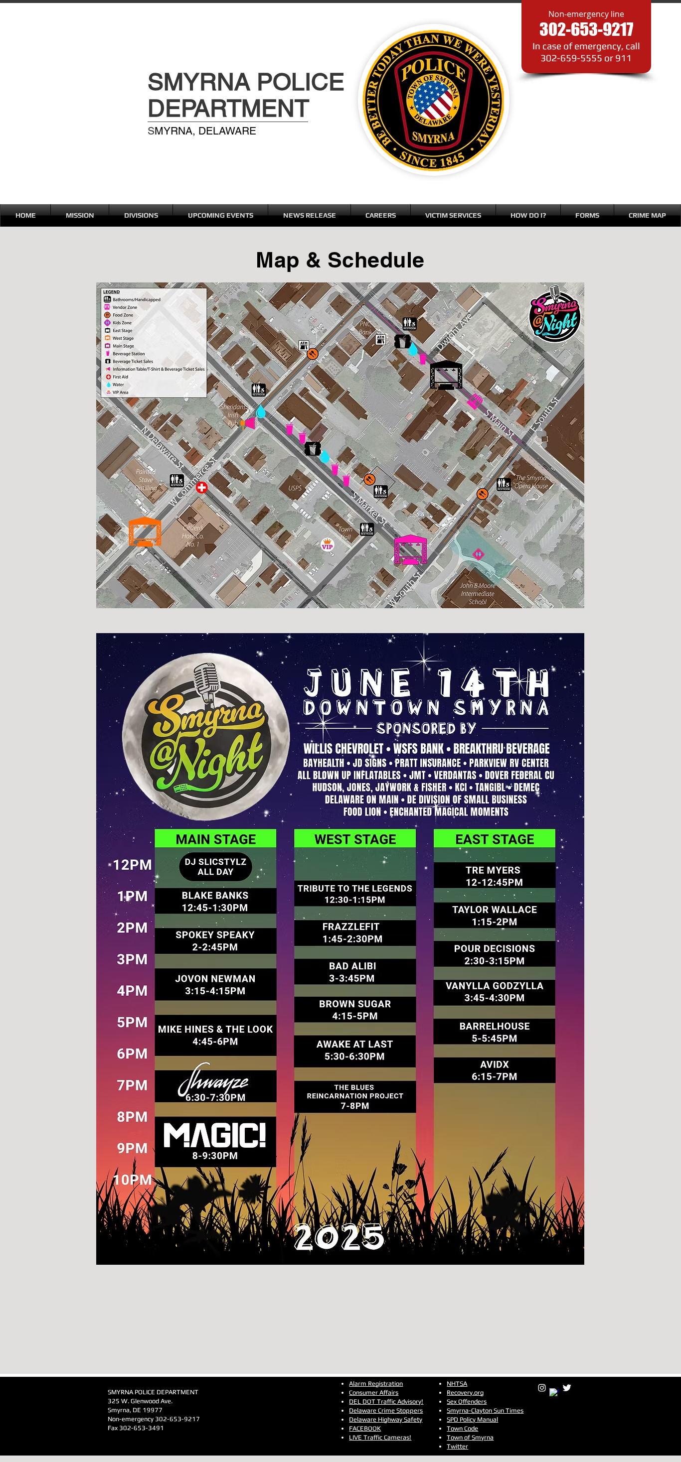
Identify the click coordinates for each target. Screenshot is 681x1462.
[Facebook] (554, 1393)
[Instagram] (542, 1388)
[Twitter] (567, 1388)
